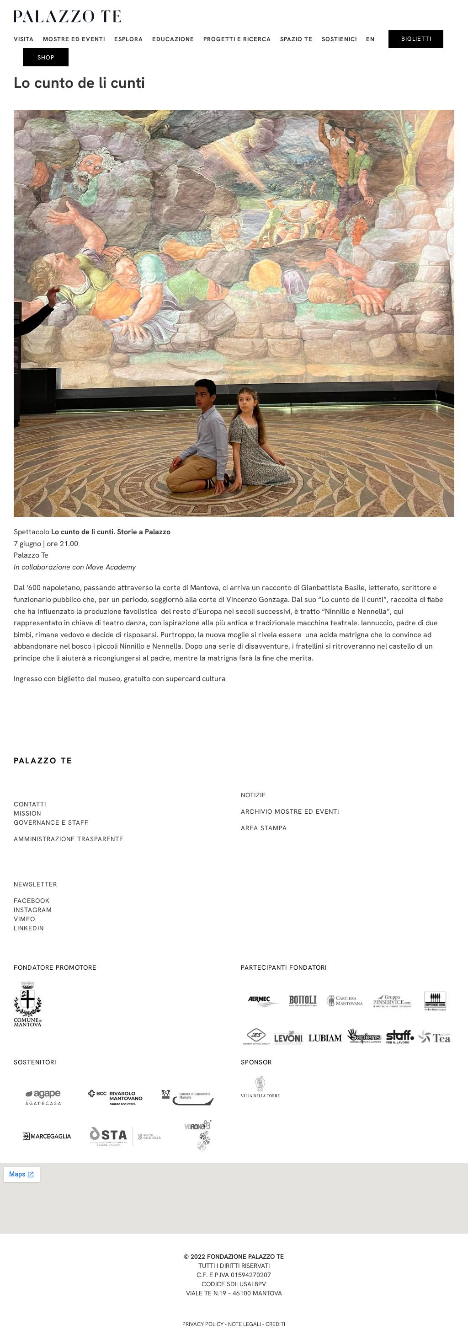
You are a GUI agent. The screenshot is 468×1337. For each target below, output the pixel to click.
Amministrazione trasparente (68, 839)
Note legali (244, 1324)
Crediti (275, 1324)
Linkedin (29, 928)
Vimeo (24, 919)
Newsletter (35, 884)
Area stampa (264, 828)
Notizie (253, 795)
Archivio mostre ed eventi (290, 811)
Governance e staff (51, 822)
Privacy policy (202, 1324)
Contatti (30, 804)
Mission (27, 813)
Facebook (32, 901)
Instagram (33, 910)
